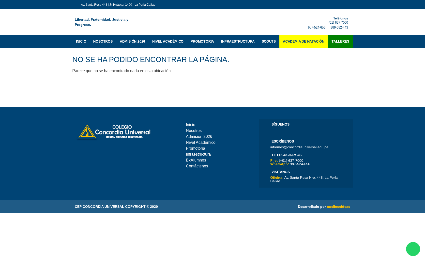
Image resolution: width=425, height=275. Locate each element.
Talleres (340, 41)
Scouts (269, 41)
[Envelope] (348, 5)
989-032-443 (339, 27)
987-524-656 (316, 27)
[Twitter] (341, 5)
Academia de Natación (303, 41)
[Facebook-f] (333, 5)
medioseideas (338, 207)
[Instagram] (294, 131)
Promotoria (202, 41)
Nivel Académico (167, 41)
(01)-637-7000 (338, 22)
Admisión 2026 (132, 41)
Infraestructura (238, 41)
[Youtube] (280, 131)
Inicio (81, 41)
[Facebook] (273, 131)
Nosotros (102, 41)
